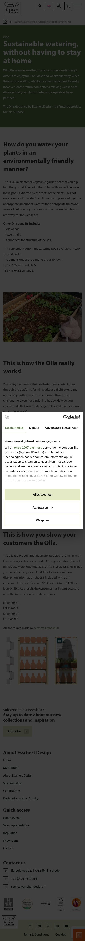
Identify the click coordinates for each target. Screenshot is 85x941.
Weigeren (42, 520)
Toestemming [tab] (14, 427)
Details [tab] (34, 427)
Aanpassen (40, 507)
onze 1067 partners (28, 447)
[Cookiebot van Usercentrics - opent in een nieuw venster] (63, 417)
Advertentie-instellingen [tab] (61, 427)
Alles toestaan (42, 494)
